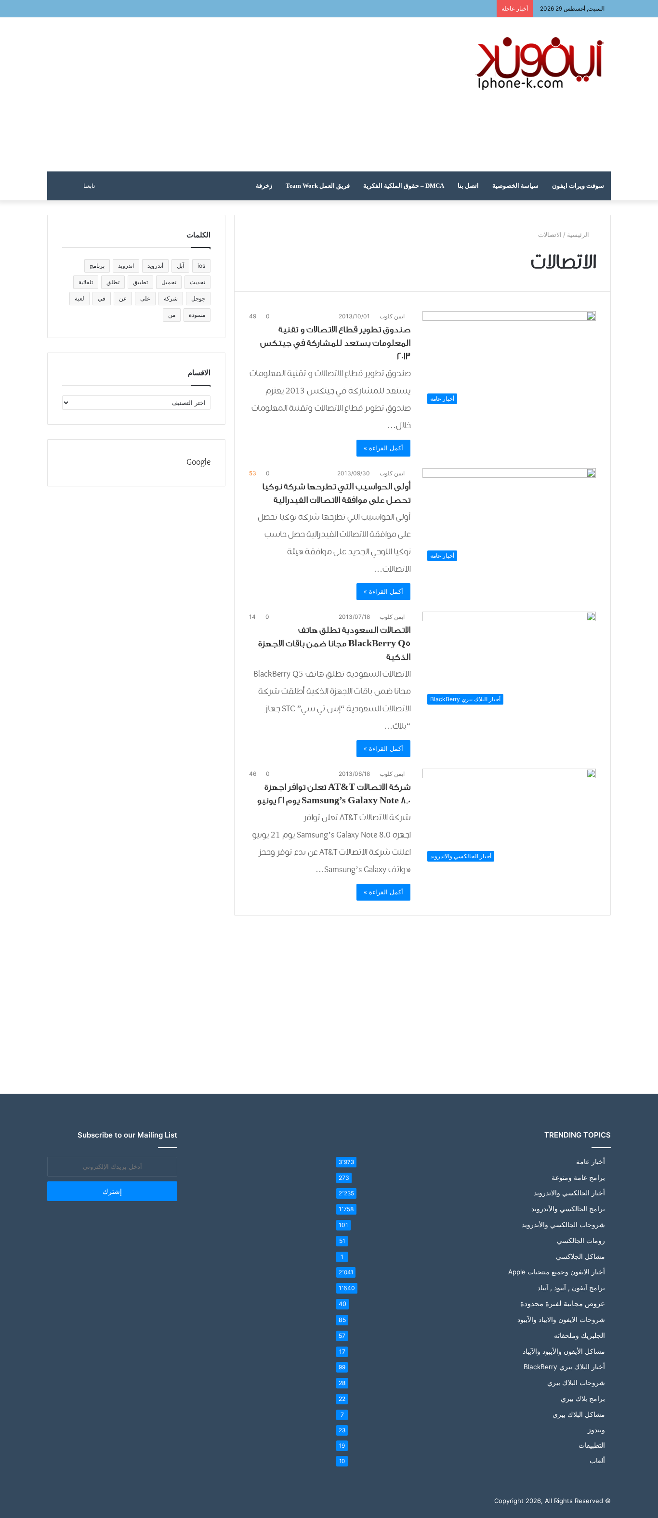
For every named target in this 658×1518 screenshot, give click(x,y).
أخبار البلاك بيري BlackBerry (564, 1367)
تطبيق (140, 282)
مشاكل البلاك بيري (579, 1414)
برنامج (97, 265)
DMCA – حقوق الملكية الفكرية (403, 185)
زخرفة (264, 185)
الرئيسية (579, 234)
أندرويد (155, 265)
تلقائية (86, 282)
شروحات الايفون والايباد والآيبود (561, 1319)
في (101, 298)
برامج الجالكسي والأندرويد (568, 1208)
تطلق (112, 282)
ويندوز (596, 1430)
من (171, 314)
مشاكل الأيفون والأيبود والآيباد (564, 1351)
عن (123, 298)
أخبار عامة (590, 1161)
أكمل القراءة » (383, 448)
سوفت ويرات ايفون (578, 185)
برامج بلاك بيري (583, 1398)
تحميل (168, 282)
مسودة (197, 314)
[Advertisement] (232, 94)
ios (201, 265)
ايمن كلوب (392, 316)
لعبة (79, 298)
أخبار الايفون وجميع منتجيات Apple (556, 1272)
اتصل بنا (468, 185)
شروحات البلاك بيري (576, 1382)
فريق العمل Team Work (318, 185)
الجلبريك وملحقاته (579, 1335)
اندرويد (126, 265)
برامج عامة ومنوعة (578, 1177)
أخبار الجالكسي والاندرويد (569, 1193)
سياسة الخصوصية (515, 185)
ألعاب (597, 1461)
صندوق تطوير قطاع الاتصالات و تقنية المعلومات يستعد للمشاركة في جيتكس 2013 (335, 343)
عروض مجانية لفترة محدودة (562, 1303)
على (145, 298)
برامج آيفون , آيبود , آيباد (571, 1287)
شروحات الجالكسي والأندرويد (563, 1224)
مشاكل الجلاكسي (580, 1256)
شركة (171, 298)
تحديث (197, 282)
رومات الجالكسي (581, 1240)
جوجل (198, 298)
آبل (180, 265)
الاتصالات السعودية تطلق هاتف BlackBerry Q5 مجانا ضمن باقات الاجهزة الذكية (334, 643)
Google (198, 462)
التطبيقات (592, 1445)
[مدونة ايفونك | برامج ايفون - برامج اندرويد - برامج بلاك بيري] (541, 64)
